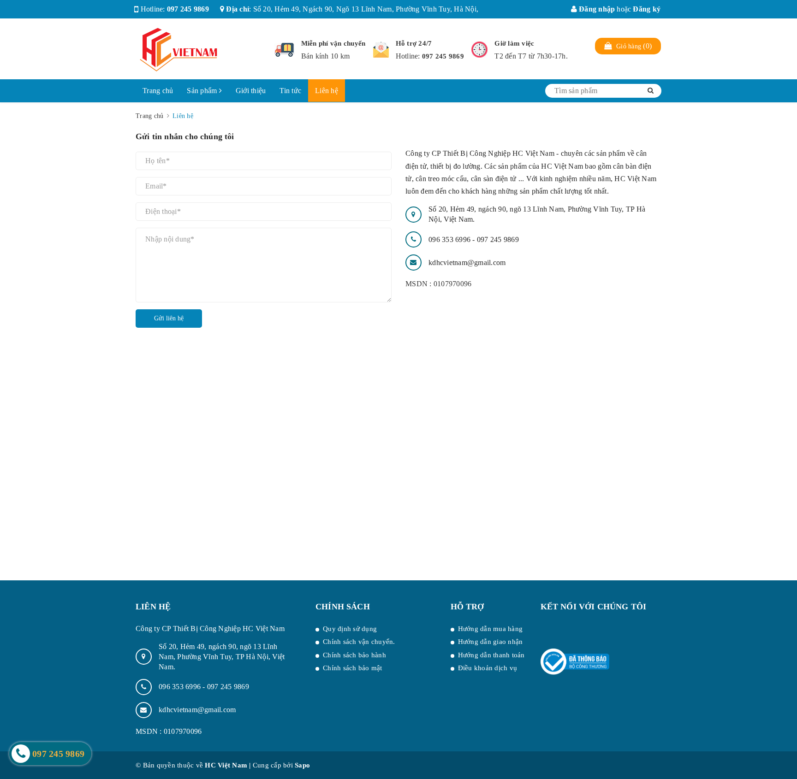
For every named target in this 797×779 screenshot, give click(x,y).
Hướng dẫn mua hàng (490, 628)
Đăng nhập (596, 9)
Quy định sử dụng (350, 628)
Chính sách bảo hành (354, 655)
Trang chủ (158, 90)
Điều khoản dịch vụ (487, 668)
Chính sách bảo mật (352, 668)
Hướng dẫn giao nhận (490, 641)
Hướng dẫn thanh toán (491, 655)
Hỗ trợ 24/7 (414, 43)
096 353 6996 (450, 239)
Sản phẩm (203, 90)
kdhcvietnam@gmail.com (467, 262)
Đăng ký (646, 9)
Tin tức (290, 90)
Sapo (302, 765)
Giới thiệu (251, 90)
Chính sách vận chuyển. (359, 641)
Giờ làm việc (514, 43)
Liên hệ (326, 90)
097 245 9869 (188, 9)
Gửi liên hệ (169, 318)
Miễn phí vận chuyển (333, 43)
